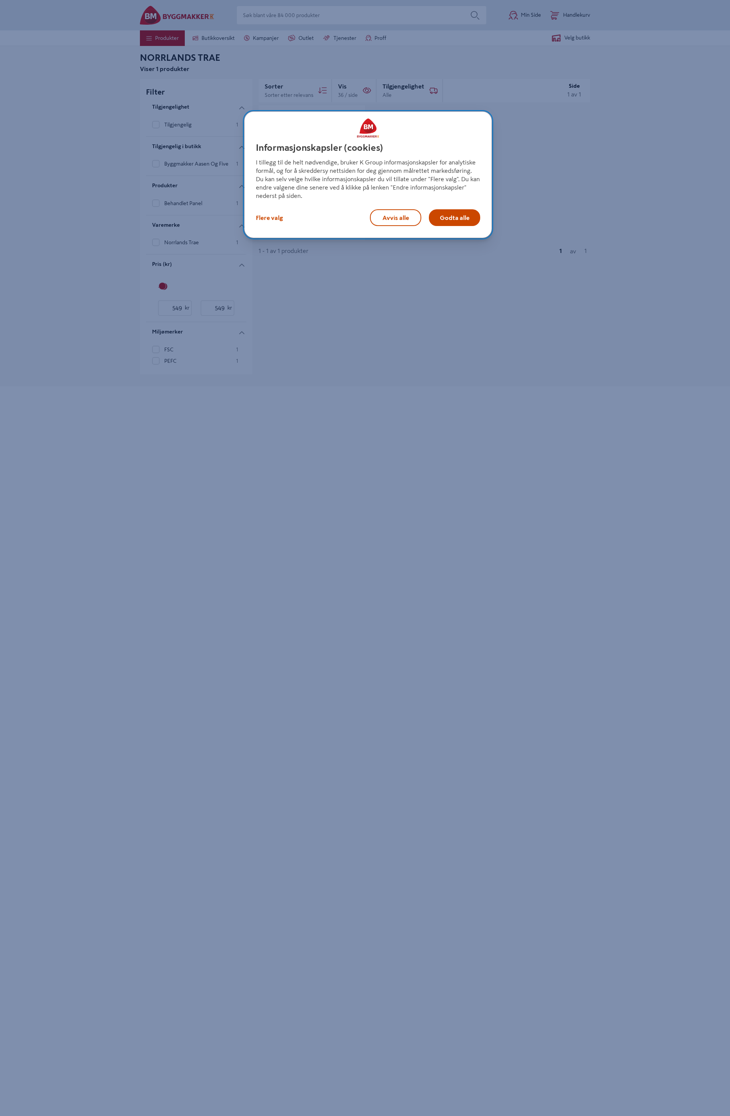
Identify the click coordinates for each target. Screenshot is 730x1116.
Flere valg (269, 218)
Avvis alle (395, 218)
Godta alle (455, 218)
